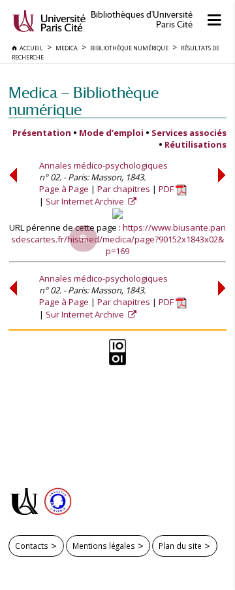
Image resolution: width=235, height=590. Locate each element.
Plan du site (180, 545)
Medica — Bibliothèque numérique (83, 101)
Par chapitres (123, 189)
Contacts (31, 545)
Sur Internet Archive (86, 201)
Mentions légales (103, 545)
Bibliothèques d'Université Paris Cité (142, 19)
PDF (167, 189)
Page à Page (64, 189)
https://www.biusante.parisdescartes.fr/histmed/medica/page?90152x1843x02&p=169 (118, 239)
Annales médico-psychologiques (103, 165)
